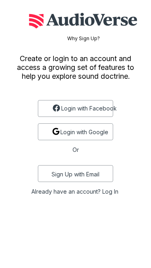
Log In (110, 191)
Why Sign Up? (83, 38)
